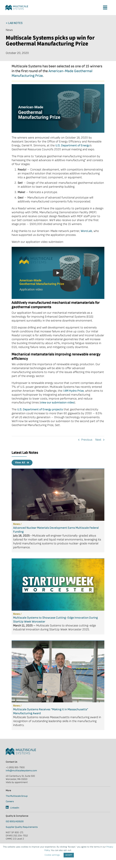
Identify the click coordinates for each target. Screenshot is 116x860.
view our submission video (57, 402)
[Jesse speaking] (16, 6)
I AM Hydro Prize (73, 391)
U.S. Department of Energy (72, 145)
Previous (86, 440)
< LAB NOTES (14, 23)
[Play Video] (58, 272)
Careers (10, 801)
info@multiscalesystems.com (21, 770)
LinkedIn (14, 807)
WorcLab (86, 231)
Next (98, 440)
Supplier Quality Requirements (22, 827)
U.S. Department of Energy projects (40, 409)
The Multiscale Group (17, 796)
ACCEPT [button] (68, 855)
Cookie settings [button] (52, 855)
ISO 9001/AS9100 (15, 821)
